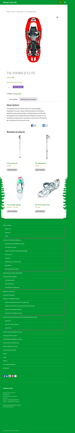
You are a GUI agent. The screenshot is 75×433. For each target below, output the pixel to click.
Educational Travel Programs (12, 273)
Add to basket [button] (12, 169)
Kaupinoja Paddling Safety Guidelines (17, 302)
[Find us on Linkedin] (7, 376)
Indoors (7, 258)
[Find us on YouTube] (10, 376)
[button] (57, 17)
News (4, 357)
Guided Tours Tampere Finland (14, 243)
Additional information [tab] (28, 99)
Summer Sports (9, 280)
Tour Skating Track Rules (11, 343)
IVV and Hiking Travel (9, 350)
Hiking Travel (7, 225)
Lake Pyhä (8, 328)
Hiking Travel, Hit (10, 2)
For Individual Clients (12, 269)
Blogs (5, 353)
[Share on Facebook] (32, 125)
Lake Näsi (8, 321)
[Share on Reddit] (38, 125)
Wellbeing (8, 265)
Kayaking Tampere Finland (13, 309)
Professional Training (12, 287)
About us (8, 229)
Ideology (8, 232)
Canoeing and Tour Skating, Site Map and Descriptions (20, 317)
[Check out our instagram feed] (12, 376)
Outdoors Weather (9, 364)
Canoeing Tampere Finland (13, 313)
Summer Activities (10, 247)
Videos (5, 361)
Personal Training (9, 291)
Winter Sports (9, 284)
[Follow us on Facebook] (4, 376)
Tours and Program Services (12, 240)
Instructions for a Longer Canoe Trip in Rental (20, 306)
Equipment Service (9, 295)
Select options (12, 211)
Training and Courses (10, 276)
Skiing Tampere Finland (10, 346)
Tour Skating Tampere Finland (12, 339)
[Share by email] (46, 125)
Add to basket (18, 87)
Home (9, 11)
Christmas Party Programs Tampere (16, 251)
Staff (6, 236)
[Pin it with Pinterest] (41, 125)
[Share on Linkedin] (43, 125)
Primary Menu (65, 2)
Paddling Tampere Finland (11, 298)
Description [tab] (13, 99)
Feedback (6, 368)
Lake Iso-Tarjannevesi (11, 324)
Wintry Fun (8, 254)
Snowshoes (20, 11)
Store (13, 11)
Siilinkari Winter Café (10, 335)
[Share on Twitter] (35, 125)
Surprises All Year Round (13, 262)
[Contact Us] (15, 376)
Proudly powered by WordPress (11, 430)
